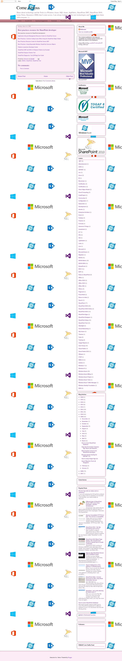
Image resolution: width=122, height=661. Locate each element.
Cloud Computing (83, 192)
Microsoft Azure (83, 252)
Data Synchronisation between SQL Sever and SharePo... (90, 447)
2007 (82, 473)
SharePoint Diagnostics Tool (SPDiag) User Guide (31, 55)
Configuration (82, 201)
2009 (82, 416)
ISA (79, 238)
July (83, 431)
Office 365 (81, 286)
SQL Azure (81, 331)
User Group (82, 345)
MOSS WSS (82, 263)
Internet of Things (84, 226)
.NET (80, 161)
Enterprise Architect (84, 212)
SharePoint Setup (83, 320)
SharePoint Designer (84, 317)
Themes (81, 334)
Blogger (70, 657)
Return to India (83, 297)
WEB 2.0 (81, 360)
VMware (81, 354)
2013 (82, 407)
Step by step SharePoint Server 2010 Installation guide (95, 553)
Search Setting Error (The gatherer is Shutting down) (93, 565)
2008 (82, 471)
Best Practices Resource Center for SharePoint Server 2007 (33, 41)
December (85, 419)
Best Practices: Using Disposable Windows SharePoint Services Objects (37, 44)
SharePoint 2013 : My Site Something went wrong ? (93, 527)
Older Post (69, 76)
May (83, 436)
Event (80, 215)
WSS (80, 388)
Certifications (82, 186)
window (81, 362)
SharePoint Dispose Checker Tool (26, 52)
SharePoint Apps (83, 314)
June (83, 433)
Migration (81, 254)
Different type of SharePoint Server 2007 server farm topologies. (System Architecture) (94, 504)
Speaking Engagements (41, 21)
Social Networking (84, 328)
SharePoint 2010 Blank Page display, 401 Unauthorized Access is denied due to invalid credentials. (94, 541)
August (84, 428)
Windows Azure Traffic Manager (87, 382)
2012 (82, 409)
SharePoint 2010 (83, 306)
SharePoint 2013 (83, 311)
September (85, 426)
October (84, 423)
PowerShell (82, 294)
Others (80, 289)
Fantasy (81, 218)
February (85, 465)
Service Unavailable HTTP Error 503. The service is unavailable (95, 515)
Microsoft (81, 249)
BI (79, 178)
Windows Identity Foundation (87, 385)
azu (80, 172)
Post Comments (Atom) (49, 81)
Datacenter (82, 203)
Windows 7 (82, 365)
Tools (80, 337)
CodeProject (82, 195)
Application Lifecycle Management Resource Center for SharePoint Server (37, 36)
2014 (82, 404)
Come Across (28, 7)
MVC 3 (80, 269)
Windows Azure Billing (85, 374)
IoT (79, 232)
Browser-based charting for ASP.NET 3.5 (89, 455)
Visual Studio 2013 (84, 351)
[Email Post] (38, 59)
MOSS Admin (82, 260)
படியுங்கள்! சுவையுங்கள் (96, 43)
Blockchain (82, 181)
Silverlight (81, 325)
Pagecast (81, 291)
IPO (80, 235)
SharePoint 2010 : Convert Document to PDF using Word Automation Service (94, 578)
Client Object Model (84, 189)
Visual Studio (82, 348)
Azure (80, 175)
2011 (82, 412)
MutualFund (82, 266)
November (85, 421)
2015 (82, 402)
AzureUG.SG (28, 21)
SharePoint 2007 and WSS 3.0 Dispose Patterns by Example (34, 50)
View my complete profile (86, 32)
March (84, 441)
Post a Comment (24, 68)
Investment (82, 229)
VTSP (80, 357)
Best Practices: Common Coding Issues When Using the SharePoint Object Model (39, 38)
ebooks (81, 209)
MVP (80, 272)
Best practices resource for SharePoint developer (89, 451)
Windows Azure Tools (84, 380)
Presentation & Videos (66, 21)
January (84, 468)
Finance (81, 220)
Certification (82, 184)
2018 (82, 397)
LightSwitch (82, 240)
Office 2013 (82, 283)
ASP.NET (81, 169)
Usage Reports (83, 343)
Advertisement (83, 164)
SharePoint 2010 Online (85, 309)
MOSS (24, 60)
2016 (82, 399)
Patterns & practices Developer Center (28, 47)
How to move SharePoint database (88, 602)
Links (80, 243)
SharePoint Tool (37, 60)
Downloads (54, 21)
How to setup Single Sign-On (90, 458)
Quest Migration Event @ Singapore (89, 461)
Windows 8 (82, 368)
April (83, 438)
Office (80, 277)
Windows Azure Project (85, 377)
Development (82, 206)
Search (81, 300)
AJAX (80, 167)
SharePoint (29, 60)
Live (80, 246)
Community (82, 198)
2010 (82, 414)
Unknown (83, 29)
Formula (81, 223)
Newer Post (21, 76)
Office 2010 (82, 280)
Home (19, 21)
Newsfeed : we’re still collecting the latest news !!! (94, 591)
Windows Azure (83, 371)
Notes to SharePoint (84, 274)
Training (81, 340)
